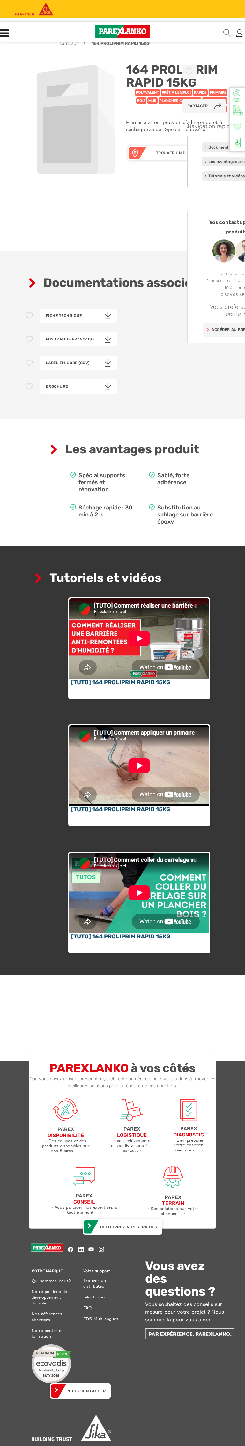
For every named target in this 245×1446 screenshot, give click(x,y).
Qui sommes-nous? (51, 1280)
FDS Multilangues (100, 1318)
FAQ (87, 1307)
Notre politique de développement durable (49, 1297)
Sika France (95, 1297)
